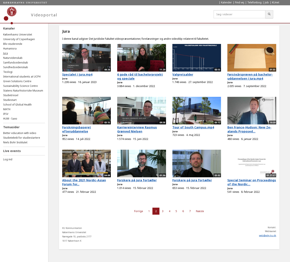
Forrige (138, 211)
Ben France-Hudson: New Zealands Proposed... (249, 129)
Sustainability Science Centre (20, 86)
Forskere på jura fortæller (137, 180)
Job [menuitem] (267, 2)
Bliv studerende (12, 44)
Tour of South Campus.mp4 (193, 127)
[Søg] (269, 14)
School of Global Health (17, 104)
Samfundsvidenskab (15, 62)
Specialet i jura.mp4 (77, 74)
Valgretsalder (182, 74)
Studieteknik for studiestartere (21, 137)
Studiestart (10, 100)
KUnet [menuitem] (275, 2)
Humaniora (10, 48)
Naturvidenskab (13, 58)
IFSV (5, 114)
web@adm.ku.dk (267, 235)
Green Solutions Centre (17, 81)
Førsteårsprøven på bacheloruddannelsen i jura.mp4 (250, 76)
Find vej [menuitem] (239, 2)
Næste (200, 211)
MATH (6, 109)
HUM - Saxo (10, 118)
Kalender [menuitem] (226, 2)
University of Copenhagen (19, 39)
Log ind (7, 159)
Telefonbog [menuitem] (254, 2)
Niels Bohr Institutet (15, 142)
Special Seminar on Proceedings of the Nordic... (251, 182)
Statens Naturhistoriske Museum (23, 90)
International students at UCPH (22, 76)
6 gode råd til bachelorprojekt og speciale (140, 76)
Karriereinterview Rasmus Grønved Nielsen (137, 129)
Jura (5, 53)
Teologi (8, 72)
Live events (12, 151)
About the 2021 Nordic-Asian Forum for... (84, 182)
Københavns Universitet (17, 34)
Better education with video (19, 133)
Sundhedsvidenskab (15, 67)
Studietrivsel (10, 95)
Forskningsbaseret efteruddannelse (76, 129)
